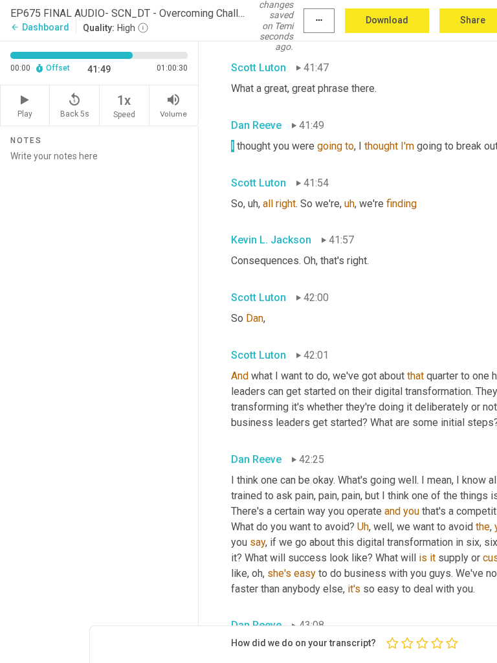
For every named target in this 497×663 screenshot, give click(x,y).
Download (387, 20)
